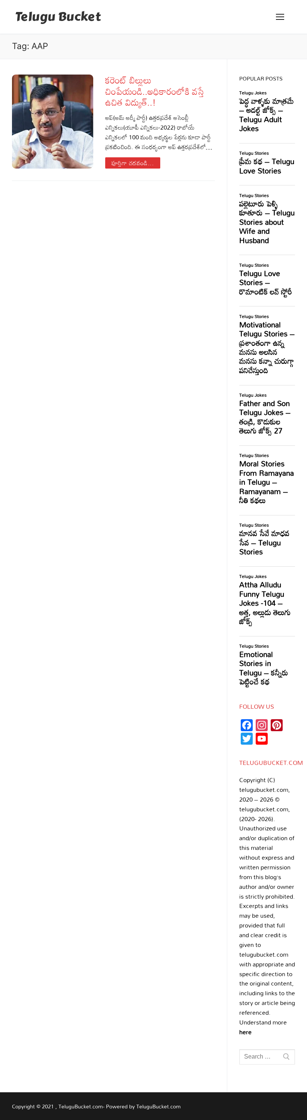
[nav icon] (280, 17)
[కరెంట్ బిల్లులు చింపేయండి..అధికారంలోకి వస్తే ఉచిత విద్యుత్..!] (52, 122)
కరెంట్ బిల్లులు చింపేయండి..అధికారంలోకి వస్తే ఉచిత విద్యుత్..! (154, 91)
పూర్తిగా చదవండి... (133, 163)
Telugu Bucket (58, 17)
